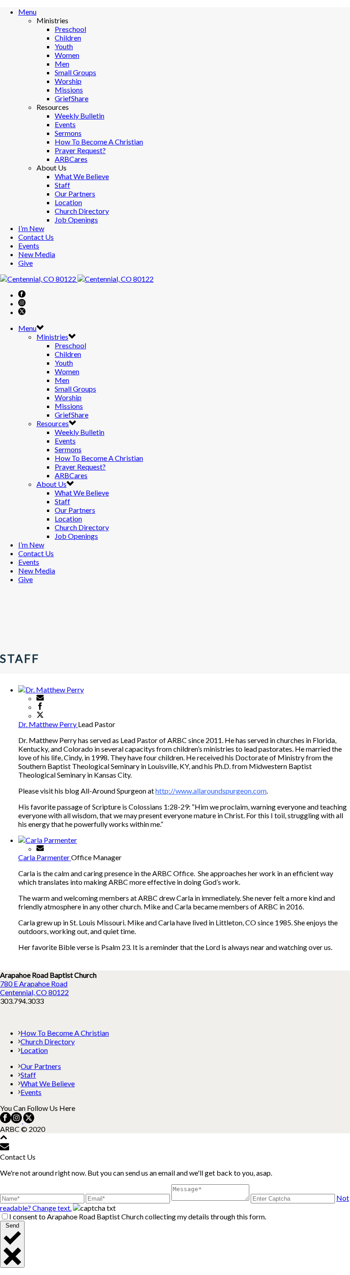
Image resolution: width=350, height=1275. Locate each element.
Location (68, 202)
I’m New (31, 228)
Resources (52, 423)
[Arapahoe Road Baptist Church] (77, 278)
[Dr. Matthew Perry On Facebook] (40, 706)
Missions (69, 89)
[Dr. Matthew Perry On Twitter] (40, 715)
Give (25, 262)
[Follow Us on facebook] (5, 1120)
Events (65, 124)
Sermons (68, 133)
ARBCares (71, 159)
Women (67, 55)
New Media (36, 254)
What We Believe (82, 176)
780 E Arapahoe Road (33, 983)
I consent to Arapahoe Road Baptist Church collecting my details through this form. (137, 1216)
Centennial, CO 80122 (34, 992)
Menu (27, 11)
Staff (62, 185)
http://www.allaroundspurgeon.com (211, 790)
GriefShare (71, 98)
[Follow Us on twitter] (28, 1120)
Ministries (52, 336)
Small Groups (75, 72)
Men (62, 63)
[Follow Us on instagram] (16, 1120)
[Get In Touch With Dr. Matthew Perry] (40, 698)
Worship (68, 81)
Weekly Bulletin (79, 115)
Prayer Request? (80, 150)
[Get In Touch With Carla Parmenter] (40, 848)
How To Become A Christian (99, 141)
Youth (64, 46)
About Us (51, 484)
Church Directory (82, 210)
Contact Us (36, 236)
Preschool (70, 29)
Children (68, 37)
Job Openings (76, 219)
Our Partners (75, 193)
